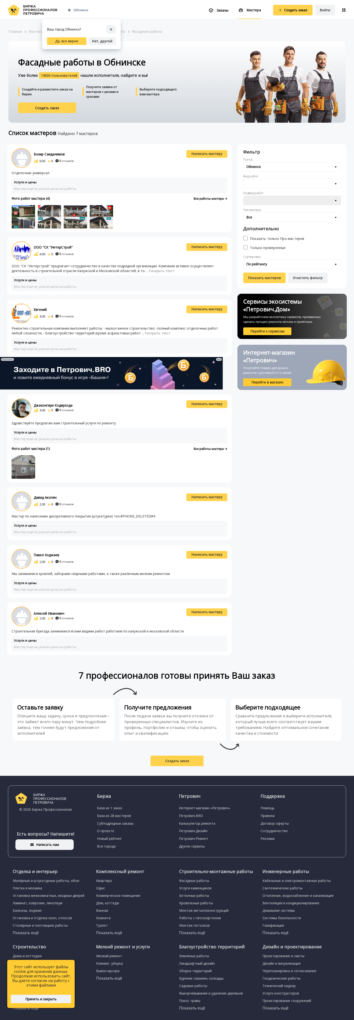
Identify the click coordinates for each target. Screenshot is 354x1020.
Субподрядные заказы (115, 823)
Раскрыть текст (162, 270)
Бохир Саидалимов (49, 154)
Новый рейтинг (109, 838)
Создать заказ (47, 108)
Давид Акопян (45, 497)
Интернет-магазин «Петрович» (204, 808)
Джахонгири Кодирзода (53, 405)
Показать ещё (26, 932)
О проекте (105, 831)
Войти (325, 10)
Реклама (268, 838)
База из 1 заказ (109, 808)
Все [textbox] (249, 217)
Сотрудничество (274, 831)
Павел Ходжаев (46, 555)
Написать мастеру (207, 153)
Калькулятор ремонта (197, 823)
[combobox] (292, 167)
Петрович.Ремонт (193, 838)
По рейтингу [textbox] (256, 264)
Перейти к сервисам (267, 331)
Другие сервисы (192, 846)
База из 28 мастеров (114, 815)
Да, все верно (66, 41)
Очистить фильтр (308, 277)
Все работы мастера (209, 198)
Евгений (40, 309)
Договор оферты (275, 823)
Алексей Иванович (49, 613)
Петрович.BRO (191, 815)
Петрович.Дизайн (193, 831)
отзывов (66, 161)
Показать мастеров (264, 277)
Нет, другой (102, 41)
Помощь (268, 808)
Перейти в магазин (267, 382)
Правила (268, 815)
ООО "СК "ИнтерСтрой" (53, 247)
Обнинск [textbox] (253, 166)
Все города (106, 846)
